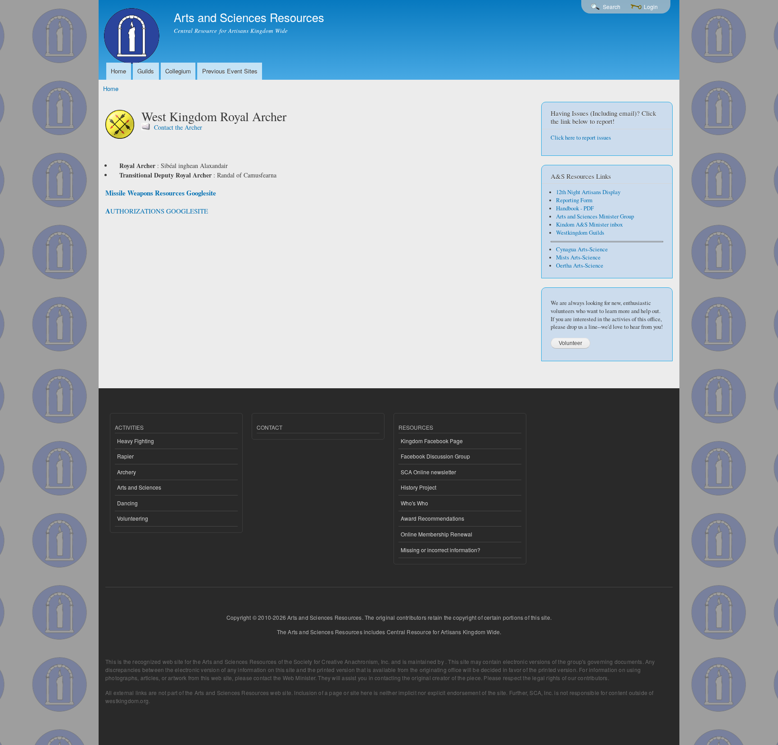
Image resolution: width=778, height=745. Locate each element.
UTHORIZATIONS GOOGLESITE (159, 210)
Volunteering (132, 518)
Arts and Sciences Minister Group (595, 216)
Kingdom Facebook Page (432, 441)
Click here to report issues (581, 137)
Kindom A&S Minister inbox (589, 224)
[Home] (133, 33)
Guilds (145, 71)
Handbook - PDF (575, 208)
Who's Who (414, 503)
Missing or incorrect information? (440, 550)
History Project (418, 487)
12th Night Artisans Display (588, 192)
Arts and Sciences (139, 487)
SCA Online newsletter (428, 472)
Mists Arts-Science (578, 257)
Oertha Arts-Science (579, 265)
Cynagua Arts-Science (582, 249)
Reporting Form (574, 200)
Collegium (178, 71)
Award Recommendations (432, 518)
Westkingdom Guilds (580, 232)
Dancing (127, 503)
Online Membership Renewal (436, 534)
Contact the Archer (178, 127)
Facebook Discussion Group (435, 456)
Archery (126, 472)
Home (118, 71)
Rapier (125, 456)
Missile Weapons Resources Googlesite (160, 193)
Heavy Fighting (135, 441)
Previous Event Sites (230, 71)
